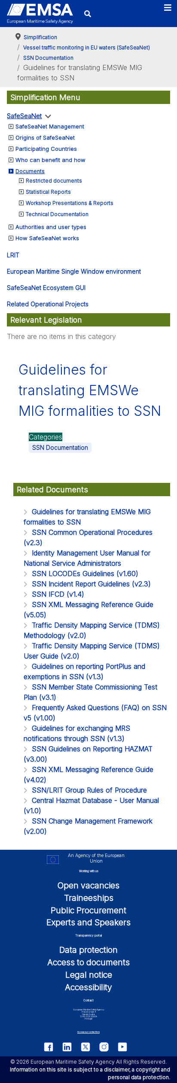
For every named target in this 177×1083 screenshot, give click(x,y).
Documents (30, 171)
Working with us (88, 871)
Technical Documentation (57, 214)
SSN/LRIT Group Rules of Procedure (89, 790)
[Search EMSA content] (87, 13)
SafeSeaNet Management (49, 126)
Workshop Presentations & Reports (69, 203)
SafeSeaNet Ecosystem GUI (46, 287)
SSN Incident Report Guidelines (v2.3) (91, 584)
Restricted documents (54, 180)
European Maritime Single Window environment (74, 271)
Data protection (88, 950)
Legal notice (88, 975)
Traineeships (88, 898)
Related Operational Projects (47, 304)
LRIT (13, 255)
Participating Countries (46, 148)
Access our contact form (88, 1032)
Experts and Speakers (88, 922)
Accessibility (88, 987)
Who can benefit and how (50, 159)
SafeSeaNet (24, 116)
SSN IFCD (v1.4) (58, 594)
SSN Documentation (60, 447)
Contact (88, 1000)
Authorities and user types (50, 226)
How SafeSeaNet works (47, 238)
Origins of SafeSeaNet (45, 137)
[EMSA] (40, 13)
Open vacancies (88, 885)
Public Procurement (88, 910)
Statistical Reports (48, 192)
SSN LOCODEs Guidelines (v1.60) (85, 573)
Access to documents (88, 962)
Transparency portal (88, 935)
